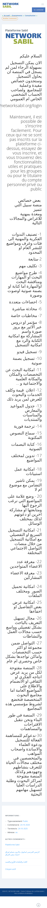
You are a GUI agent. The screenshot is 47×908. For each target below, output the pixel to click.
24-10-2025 (18, 828)
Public (18, 821)
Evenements (17, 15)
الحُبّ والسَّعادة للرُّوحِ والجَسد (16, 862)
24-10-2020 (19, 825)
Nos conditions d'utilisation (23, 893)
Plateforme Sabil (12, 844)
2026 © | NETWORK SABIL (11, 891)
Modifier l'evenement (10, 18)
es (13, 832)
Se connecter (38, 10)
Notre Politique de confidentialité (32, 891)
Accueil (7, 15)
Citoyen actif (10, 869)
